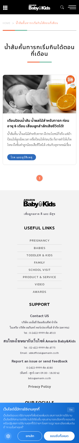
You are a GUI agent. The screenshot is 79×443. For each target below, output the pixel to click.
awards (39, 292)
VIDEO (40, 284)
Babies (39, 248)
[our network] (5, 7)
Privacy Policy (39, 386)
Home (7, 23)
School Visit (40, 270)
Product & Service (39, 277)
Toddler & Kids (39, 255)
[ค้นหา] (62, 7)
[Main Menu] (72, 7)
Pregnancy (40, 240)
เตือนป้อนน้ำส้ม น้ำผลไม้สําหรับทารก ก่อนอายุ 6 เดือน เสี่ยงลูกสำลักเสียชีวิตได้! (38, 123)
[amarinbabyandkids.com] (39, 7)
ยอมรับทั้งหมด (59, 436)
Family (39, 262)
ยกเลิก (30, 436)
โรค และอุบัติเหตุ (21, 157)
